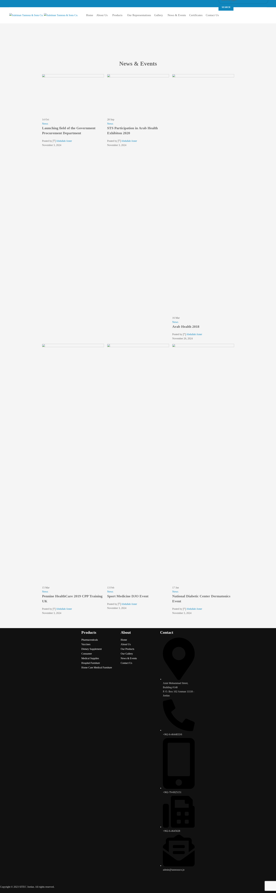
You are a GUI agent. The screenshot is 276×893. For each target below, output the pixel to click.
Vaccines (85, 644)
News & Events (129, 658)
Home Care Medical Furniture (96, 667)
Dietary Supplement (91, 649)
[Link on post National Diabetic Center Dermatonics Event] (138, 344)
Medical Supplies (90, 658)
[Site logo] (26, 15)
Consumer (86, 653)
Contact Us (126, 663)
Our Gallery (127, 653)
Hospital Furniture (90, 663)
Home (124, 639)
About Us (126, 644)
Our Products (127, 649)
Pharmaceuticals (89, 639)
